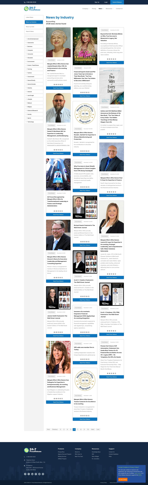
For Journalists (95, 458)
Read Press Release (58, 88)
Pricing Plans (61, 452)
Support (111, 449)
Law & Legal (31, 95)
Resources (95, 449)
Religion (30, 106)
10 (88, 429)
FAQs (110, 456)
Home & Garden (32, 84)
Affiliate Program (62, 458)
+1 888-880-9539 (30, 2)
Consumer (30, 54)
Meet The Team (79, 456)
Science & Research (33, 110)
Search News (30, 31)
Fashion (30, 72)
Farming (30, 69)
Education (30, 57)
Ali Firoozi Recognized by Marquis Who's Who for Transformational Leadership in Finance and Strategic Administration (57, 201)
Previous (55, 429)
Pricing (94, 8)
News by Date (30, 26)
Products (61, 449)
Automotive (31, 42)
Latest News (29, 17)
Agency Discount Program (64, 454)
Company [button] (85, 8)
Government (31, 76)
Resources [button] (109, 8)
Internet (30, 91)
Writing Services (62, 456)
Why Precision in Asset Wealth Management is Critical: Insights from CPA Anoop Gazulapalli (85, 168)
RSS (93, 454)
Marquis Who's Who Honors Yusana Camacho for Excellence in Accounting (85, 402)
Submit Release (117, 2)
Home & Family (31, 80)
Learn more (138, 473)
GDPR (139, 475)
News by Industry (31, 22)
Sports (29, 118)
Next (92, 429)
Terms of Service (113, 482)
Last (98, 429)
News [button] (100, 8)
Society (29, 114)
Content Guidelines (113, 454)
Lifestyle (30, 99)
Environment (31, 61)
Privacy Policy (103, 482)
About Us (77, 452)
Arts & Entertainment (33, 39)
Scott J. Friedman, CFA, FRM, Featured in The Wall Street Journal (110, 315)
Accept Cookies (123, 479)
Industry (30, 88)
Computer (30, 50)
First (48, 429)
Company (78, 449)
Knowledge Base (96, 452)
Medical (30, 103)
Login (106, 2)
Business (30, 46)
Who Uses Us (78, 454)
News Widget (95, 456)
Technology (31, 121)
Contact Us (119, 8)
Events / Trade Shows (33, 65)
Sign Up (97, 2)
